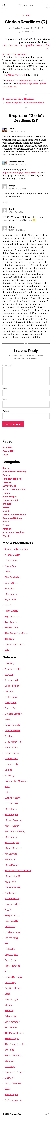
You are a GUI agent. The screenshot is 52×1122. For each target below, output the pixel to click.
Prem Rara (10, 926)
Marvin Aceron (12, 826)
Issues (26, 16)
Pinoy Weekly (11, 611)
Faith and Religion (11, 478)
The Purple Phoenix (14, 1033)
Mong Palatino (12, 865)
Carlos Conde (11, 560)
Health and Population (13, 489)
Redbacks (10, 949)
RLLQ (7, 971)
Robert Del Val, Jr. (13, 977)
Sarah (7, 994)
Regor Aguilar (11, 954)
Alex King (9, 663)
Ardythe (9, 674)
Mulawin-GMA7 (12, 876)
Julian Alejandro (22, 28)
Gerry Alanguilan (13, 742)
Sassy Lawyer (11, 999)
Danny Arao (10, 566)
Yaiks (7, 650)
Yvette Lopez (11, 1094)
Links (5, 454)
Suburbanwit (11, 1016)
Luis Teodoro (11, 583)
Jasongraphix (11, 764)
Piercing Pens (26, 5)
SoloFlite (9, 1010)
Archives (7, 447)
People (6, 525)
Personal (7, 529)
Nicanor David (12, 898)
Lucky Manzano (13, 798)
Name (4, 388)
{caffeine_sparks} (13, 1100)
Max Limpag (11, 594)
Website (5, 411)
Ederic (8, 571)
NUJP (8, 605)
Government (9, 486)
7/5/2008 (39, 28)
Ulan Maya (10, 1066)
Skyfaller (9, 1005)
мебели (22, 54)
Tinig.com (9, 639)
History (6, 493)
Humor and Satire (11, 500)
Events (6, 475)
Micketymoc (11, 854)
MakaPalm (10, 588)
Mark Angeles (11, 814)
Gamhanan (10, 736)
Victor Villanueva (13, 1083)
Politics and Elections (13, 532)
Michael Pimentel (13, 848)
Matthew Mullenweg (15, 831)
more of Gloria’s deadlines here (23, 80)
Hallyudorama (11, 747)
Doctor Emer (11, 708)
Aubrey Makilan (12, 555)
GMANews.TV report (14, 75)
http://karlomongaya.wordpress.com (21, 172)
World (5, 536)
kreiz (7, 786)
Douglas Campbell (14, 714)
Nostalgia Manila (13, 904)
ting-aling (9, 1049)
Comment (7, 365)
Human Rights (9, 496)
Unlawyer (9, 1077)
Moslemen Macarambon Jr (18, 870)
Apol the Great (12, 669)
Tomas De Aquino (13, 1055)
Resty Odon (10, 960)
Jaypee (8, 770)
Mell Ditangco (12, 842)
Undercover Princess (15, 644)
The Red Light (12, 627)
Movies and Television (14, 514)
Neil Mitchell (11, 893)
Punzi (7, 943)
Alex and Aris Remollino (16, 549)
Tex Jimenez (11, 622)
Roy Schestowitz (13, 988)
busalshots (10, 691)
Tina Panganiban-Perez (16, 633)
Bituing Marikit (12, 686)
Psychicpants (11, 938)
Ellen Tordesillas (12, 577)
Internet (6, 504)
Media (5, 511)
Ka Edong (9, 775)
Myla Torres (10, 599)
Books (5, 468)
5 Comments (27, 32)
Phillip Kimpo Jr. (12, 915)
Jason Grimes (11, 758)
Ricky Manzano (12, 966)
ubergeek (9, 1061)
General (6, 482)
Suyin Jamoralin (12, 616)
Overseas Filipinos (12, 518)
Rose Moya (10, 982)
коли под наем (10, 54)
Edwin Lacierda (12, 725)
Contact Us (8, 451)
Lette (7, 792)
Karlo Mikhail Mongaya (16, 781)
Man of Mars (11, 809)
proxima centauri (13, 932)
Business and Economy (14, 471)
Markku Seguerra (13, 820)
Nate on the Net (13, 887)
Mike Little (10, 859)
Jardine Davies (12, 753)
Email (4, 400)
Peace (5, 521)
